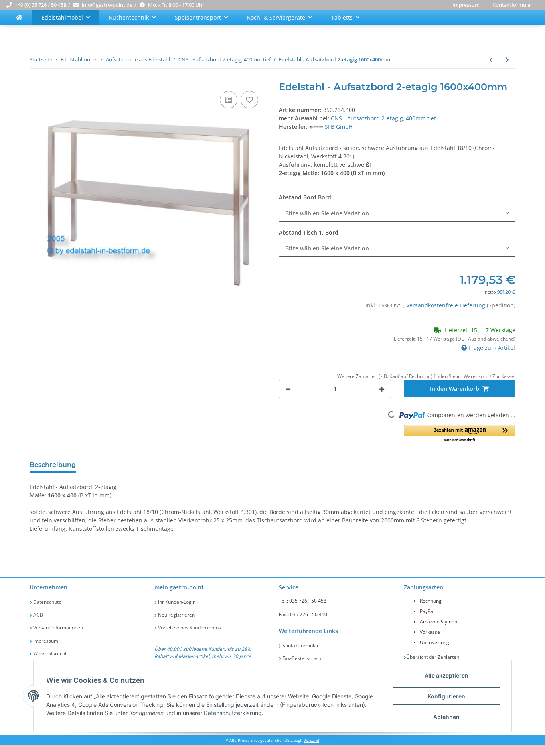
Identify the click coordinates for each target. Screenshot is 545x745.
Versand (311, 740)
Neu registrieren (176, 614)
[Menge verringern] (288, 389)
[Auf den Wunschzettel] (249, 99)
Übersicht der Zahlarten (432, 657)
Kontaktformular (512, 4)
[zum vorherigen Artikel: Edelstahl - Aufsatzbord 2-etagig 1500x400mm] (491, 59)
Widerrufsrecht (49, 653)
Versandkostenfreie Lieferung (446, 305)
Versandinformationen (57, 627)
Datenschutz (46, 602)
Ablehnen (446, 716)
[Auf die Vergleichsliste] (228, 99)
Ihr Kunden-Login (176, 602)
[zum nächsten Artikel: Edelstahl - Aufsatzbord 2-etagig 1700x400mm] (507, 59)
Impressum (466, 4)
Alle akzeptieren (446, 675)
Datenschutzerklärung (233, 713)
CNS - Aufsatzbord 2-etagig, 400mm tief (383, 118)
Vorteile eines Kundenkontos (189, 627)
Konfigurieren (446, 696)
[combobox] (397, 213)
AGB (37, 614)
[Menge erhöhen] (382, 389)
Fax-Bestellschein (301, 658)
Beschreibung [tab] (53, 465)
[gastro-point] (19, 17)
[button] (460, 434)
